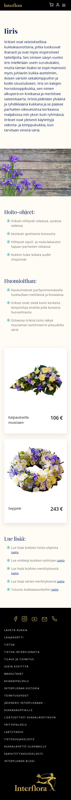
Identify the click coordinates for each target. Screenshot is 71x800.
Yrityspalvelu (15, 724)
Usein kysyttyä (16, 666)
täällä (54, 590)
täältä (14, 552)
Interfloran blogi (19, 761)
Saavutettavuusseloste (23, 753)
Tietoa (9, 644)
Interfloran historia (21, 688)
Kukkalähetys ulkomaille (25, 746)
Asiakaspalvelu (16, 681)
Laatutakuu (13, 732)
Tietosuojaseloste (19, 739)
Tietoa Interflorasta (22, 652)
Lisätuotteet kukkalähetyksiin (30, 717)
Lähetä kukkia (15, 630)
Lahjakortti (14, 637)
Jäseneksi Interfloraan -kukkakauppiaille (24, 706)
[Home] (13, 5)
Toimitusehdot (16, 695)
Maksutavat (14, 673)
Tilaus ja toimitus (19, 659)
